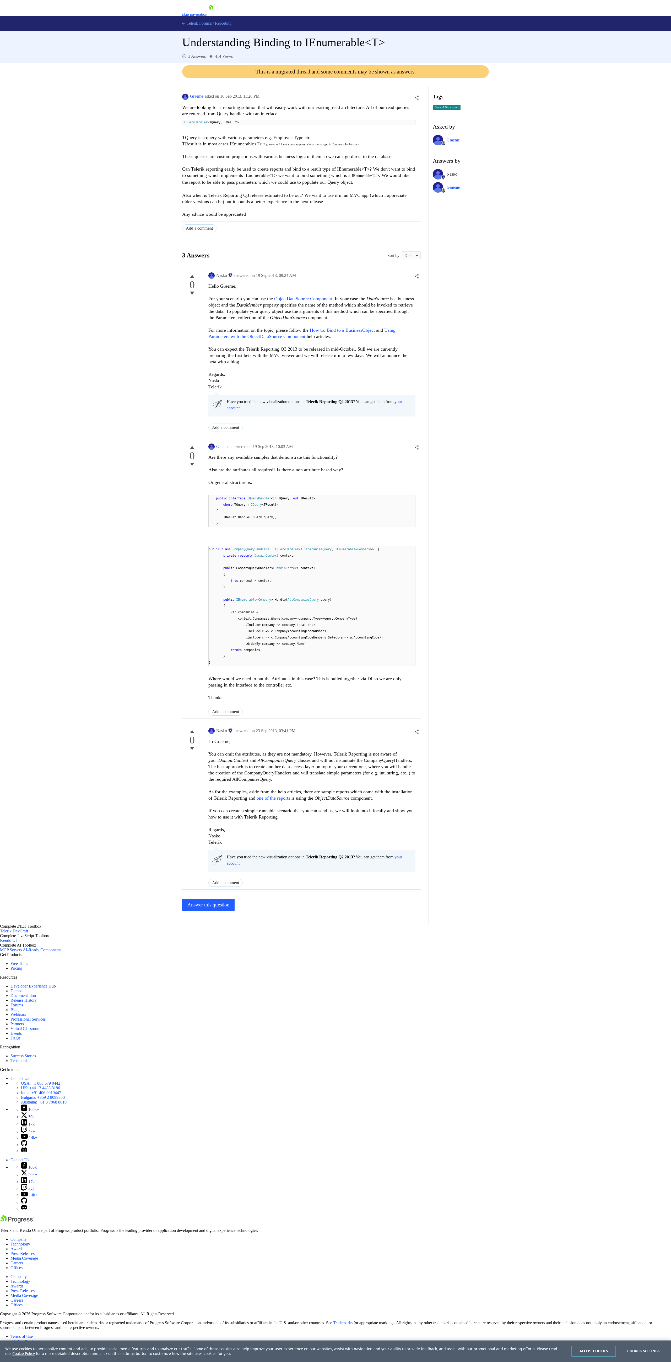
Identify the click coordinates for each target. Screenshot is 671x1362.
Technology (20, 1244)
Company (18, 1239)
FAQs (15, 1038)
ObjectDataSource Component (303, 298)
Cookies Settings (643, 1351)
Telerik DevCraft (14, 931)
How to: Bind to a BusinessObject (342, 330)
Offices (16, 1267)
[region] (335, 1351)
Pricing (16, 968)
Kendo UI (8, 940)
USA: (40, 1083)
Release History (23, 1000)
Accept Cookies (594, 1351)
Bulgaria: (43, 1097)
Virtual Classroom (25, 1028)
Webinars (18, 1014)
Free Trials (19, 963)
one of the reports (273, 798)
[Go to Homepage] (210, 14)
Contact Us (19, 1078)
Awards (16, 1249)
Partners (17, 1024)
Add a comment (199, 228)
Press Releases (22, 1253)
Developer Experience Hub (33, 986)
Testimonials (20, 1060)
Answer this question (208, 904)
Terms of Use (21, 1336)
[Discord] (24, 1151)
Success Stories (23, 1056)
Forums (16, 1005)
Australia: (44, 1102)
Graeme (196, 96)
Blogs (15, 1009)
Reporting (223, 23)
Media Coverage (24, 1258)
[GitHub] (24, 1145)
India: (41, 1092)
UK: (40, 1088)
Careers (16, 1263)
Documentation (23, 995)
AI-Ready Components (42, 950)
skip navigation (194, 14)
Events (16, 1033)
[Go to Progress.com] (17, 1221)
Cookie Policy (23, 1353)
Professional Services (28, 1019)
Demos (16, 991)
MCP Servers (11, 950)
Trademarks (343, 1323)
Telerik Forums (199, 23)
